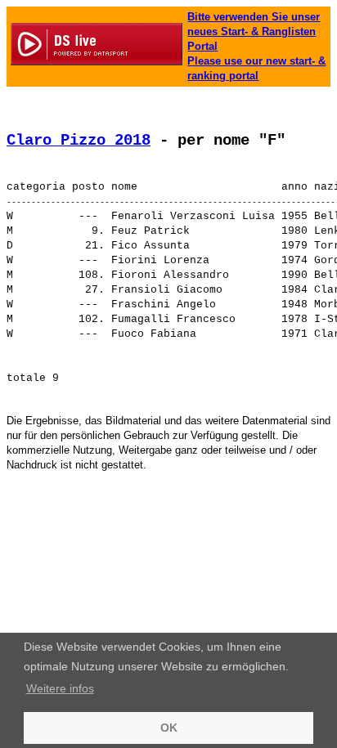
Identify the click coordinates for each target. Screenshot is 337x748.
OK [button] (168, 727)
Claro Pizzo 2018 (79, 141)
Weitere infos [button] (60, 688)
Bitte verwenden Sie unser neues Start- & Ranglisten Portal (253, 31)
